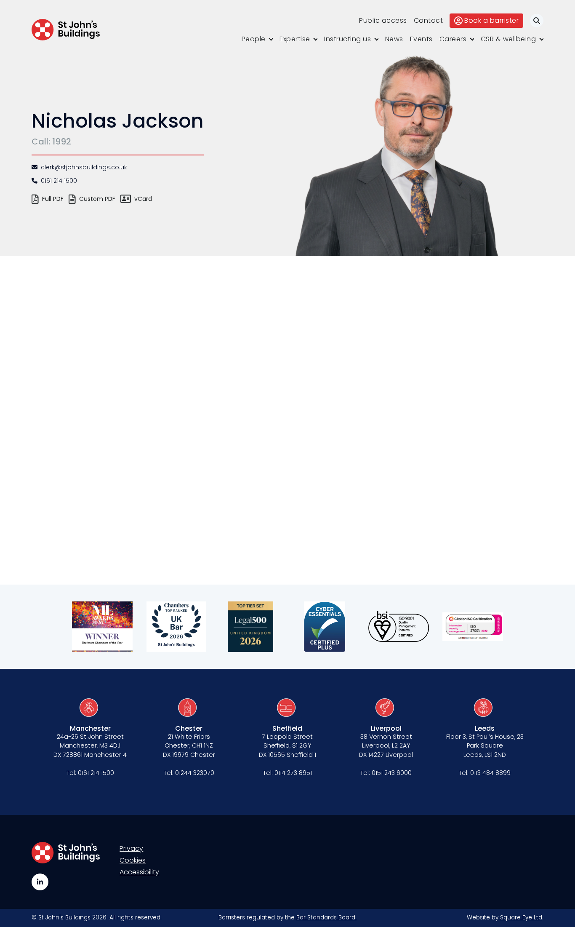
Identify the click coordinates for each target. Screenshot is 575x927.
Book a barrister (491, 20)
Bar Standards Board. (326, 918)
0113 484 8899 (490, 773)
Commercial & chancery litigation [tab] (117, 405)
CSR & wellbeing (508, 39)
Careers (453, 39)
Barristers (109, 362)
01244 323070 (194, 773)
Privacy (131, 848)
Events (421, 39)
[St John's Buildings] (66, 29)
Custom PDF (97, 199)
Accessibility (139, 872)
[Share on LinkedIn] (207, 523)
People (254, 39)
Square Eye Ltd (521, 918)
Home (83, 362)
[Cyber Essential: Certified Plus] (324, 626)
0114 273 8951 (293, 773)
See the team (103, 320)
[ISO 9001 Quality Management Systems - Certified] (398, 626)
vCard (143, 199)
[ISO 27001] (472, 626)
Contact (428, 20)
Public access (383, 20)
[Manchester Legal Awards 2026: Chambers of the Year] (102, 626)
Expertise (295, 39)
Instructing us (347, 39)
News (394, 39)
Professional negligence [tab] (105, 501)
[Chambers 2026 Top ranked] (176, 626)
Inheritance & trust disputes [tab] (117, 474)
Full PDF (53, 199)
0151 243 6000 (392, 773)
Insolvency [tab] (101, 453)
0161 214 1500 (59, 180)
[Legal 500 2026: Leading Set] (250, 626)
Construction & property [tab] (111, 431)
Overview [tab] (99, 383)
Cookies (133, 860)
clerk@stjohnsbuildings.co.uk (84, 167)
